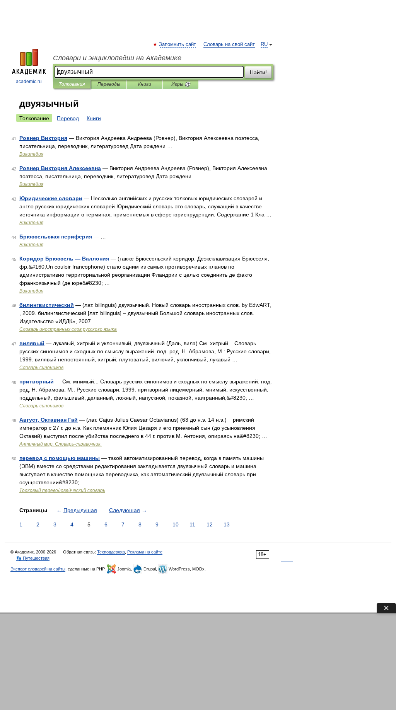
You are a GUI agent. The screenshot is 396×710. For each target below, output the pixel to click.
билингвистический (46, 305)
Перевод (68, 118)
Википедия (31, 154)
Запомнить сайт (178, 44)
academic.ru (29, 81)
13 (227, 524)
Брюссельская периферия (55, 236)
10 (175, 524)
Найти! (258, 72)
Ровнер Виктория (43, 138)
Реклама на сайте (144, 552)
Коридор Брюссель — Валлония (64, 258)
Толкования (72, 84)
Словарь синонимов (41, 367)
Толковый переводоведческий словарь (62, 490)
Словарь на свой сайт (229, 44)
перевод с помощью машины (59, 458)
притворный (36, 381)
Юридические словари (50, 198)
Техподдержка (111, 552)
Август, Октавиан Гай (48, 420)
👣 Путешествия (33, 558)
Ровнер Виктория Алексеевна (60, 168)
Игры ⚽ (180, 84)
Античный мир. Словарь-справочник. (60, 444)
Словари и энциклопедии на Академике (117, 58)
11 (192, 524)
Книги (144, 84)
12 (210, 524)
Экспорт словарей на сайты (37, 569)
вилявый (31, 343)
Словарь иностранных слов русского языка (68, 329)
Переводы (108, 84)
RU (264, 44)
